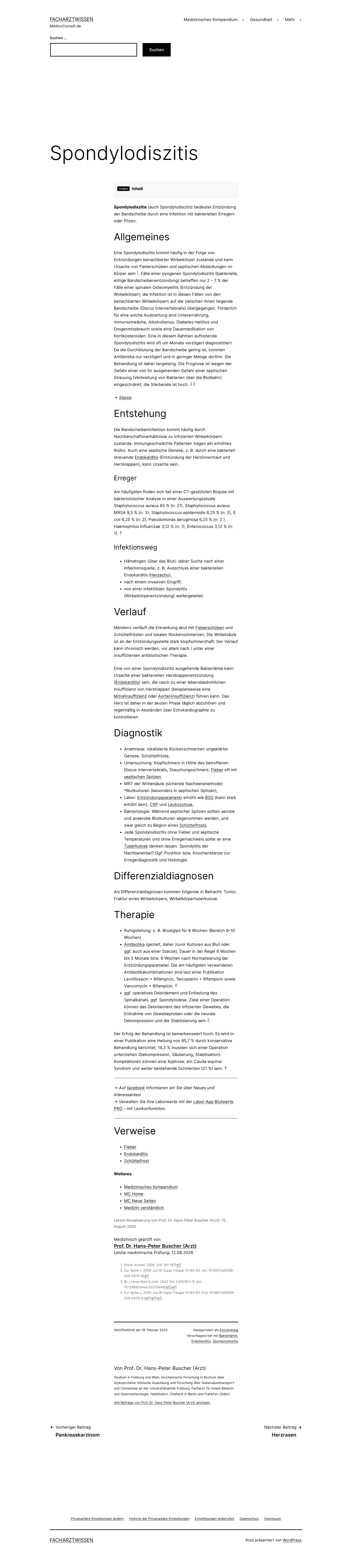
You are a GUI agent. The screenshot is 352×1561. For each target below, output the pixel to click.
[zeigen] (123, 188)
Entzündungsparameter (159, 797)
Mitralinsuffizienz (130, 696)
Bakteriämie (228, 1336)
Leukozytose (180, 804)
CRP (154, 804)
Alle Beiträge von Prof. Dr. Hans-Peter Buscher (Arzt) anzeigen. (162, 1402)
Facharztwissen (71, 19)
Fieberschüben (209, 627)
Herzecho (159, 575)
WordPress (292, 1540)
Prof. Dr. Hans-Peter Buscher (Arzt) (155, 1246)
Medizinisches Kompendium (211, 19)
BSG (209, 797)
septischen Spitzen (142, 776)
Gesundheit (261, 19)
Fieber (217, 769)
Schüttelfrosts (192, 825)
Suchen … (58, 38)
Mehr (290, 19)
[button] (97, 1518)
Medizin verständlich (144, 1207)
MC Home (133, 1193)
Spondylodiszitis (225, 1341)
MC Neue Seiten (140, 1200)
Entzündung (229, 1330)
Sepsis (125, 397)
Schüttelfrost (136, 1160)
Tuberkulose (136, 846)
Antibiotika (134, 944)
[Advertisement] (176, 105)
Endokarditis (146, 457)
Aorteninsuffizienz (176, 696)
